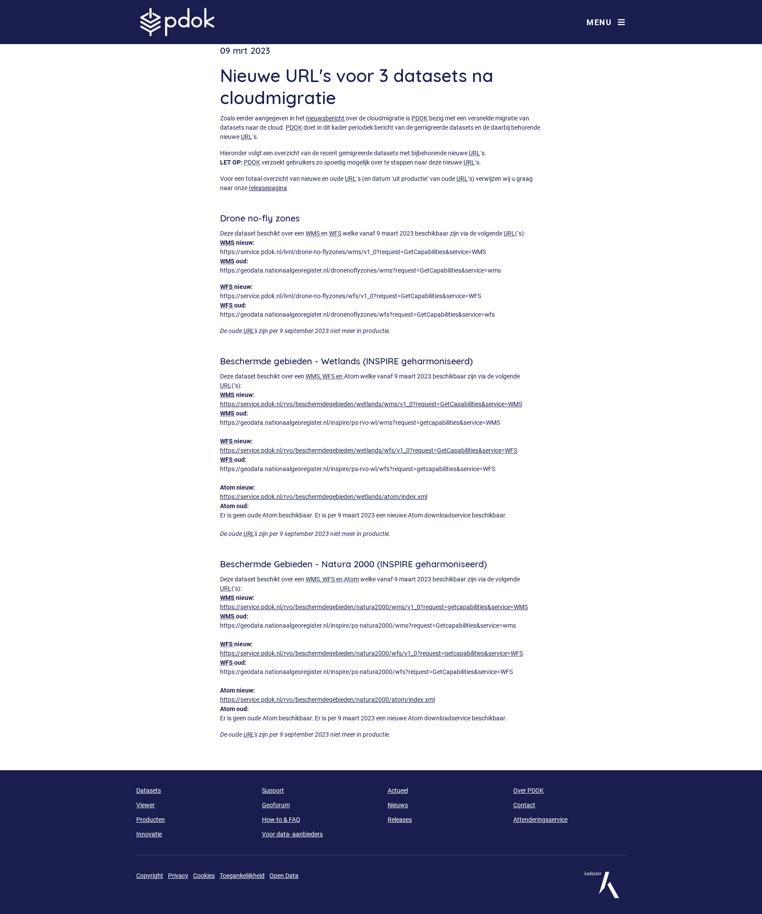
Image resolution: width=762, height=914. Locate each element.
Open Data (284, 875)
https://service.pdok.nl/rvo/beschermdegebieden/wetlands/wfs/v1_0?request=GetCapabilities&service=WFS (368, 450)
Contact (524, 805)
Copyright (149, 875)
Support (273, 790)
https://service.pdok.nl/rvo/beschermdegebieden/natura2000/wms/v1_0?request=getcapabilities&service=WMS (374, 607)
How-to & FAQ (281, 819)
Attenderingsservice (540, 819)
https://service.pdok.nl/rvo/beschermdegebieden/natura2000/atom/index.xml (327, 699)
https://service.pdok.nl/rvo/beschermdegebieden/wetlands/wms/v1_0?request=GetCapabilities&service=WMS (371, 404)
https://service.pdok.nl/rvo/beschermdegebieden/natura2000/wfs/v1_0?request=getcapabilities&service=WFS (371, 653)
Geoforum (276, 805)
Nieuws (398, 805)
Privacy (178, 875)
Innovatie (149, 834)
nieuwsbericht (326, 118)
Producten (150, 819)
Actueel (398, 790)
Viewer (145, 805)
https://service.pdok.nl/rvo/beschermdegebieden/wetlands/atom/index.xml (323, 496)
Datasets (148, 790)
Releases (400, 819)
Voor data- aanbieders (292, 834)
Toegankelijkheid (242, 875)
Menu (600, 22)
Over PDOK (528, 790)
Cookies (204, 875)
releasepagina (268, 187)
